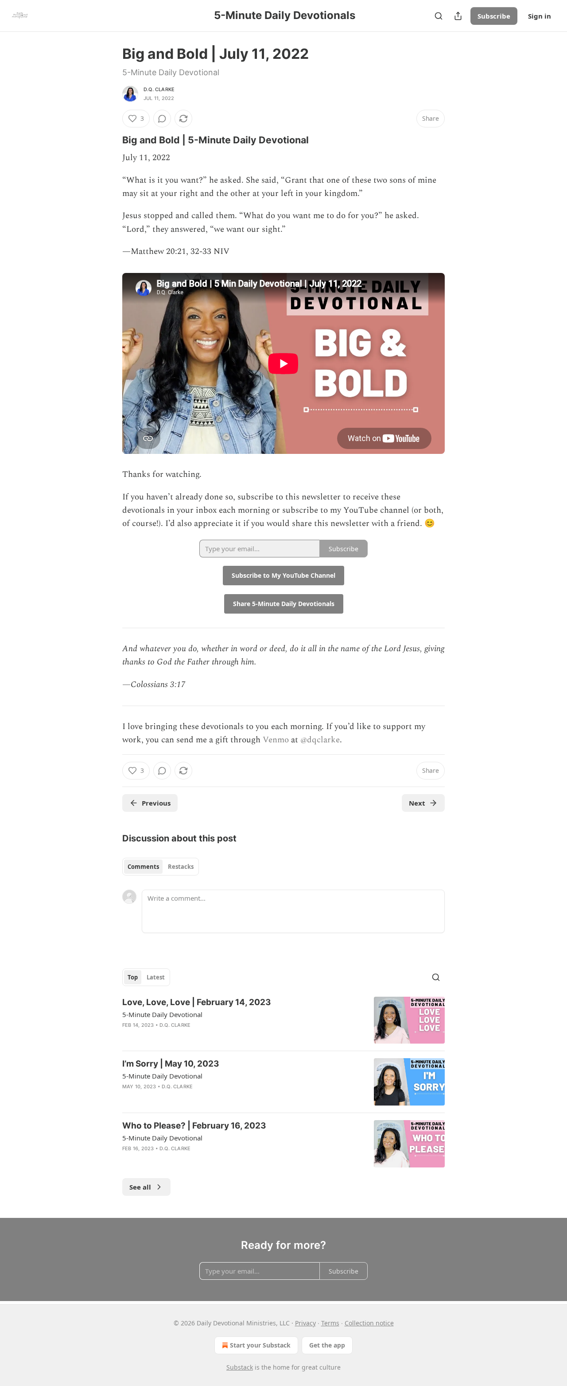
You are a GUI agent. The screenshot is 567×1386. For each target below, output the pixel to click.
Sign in (539, 16)
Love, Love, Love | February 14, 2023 (196, 1002)
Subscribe (494, 16)
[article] (283, 1020)
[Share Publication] (458, 16)
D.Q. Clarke (159, 89)
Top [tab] (133, 977)
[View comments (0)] (162, 118)
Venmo (276, 739)
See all (140, 1187)
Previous (156, 803)
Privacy (305, 1323)
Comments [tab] (143, 867)
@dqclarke (320, 739)
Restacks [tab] (181, 867)
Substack (239, 1367)
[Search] (438, 16)
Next (417, 803)
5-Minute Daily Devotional (162, 1014)
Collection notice (369, 1323)
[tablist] (160, 866)
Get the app (327, 1345)
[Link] (110, 140)
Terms (330, 1323)
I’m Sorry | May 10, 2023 (170, 1064)
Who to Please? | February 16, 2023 (194, 1126)
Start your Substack (260, 1345)
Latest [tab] (156, 977)
